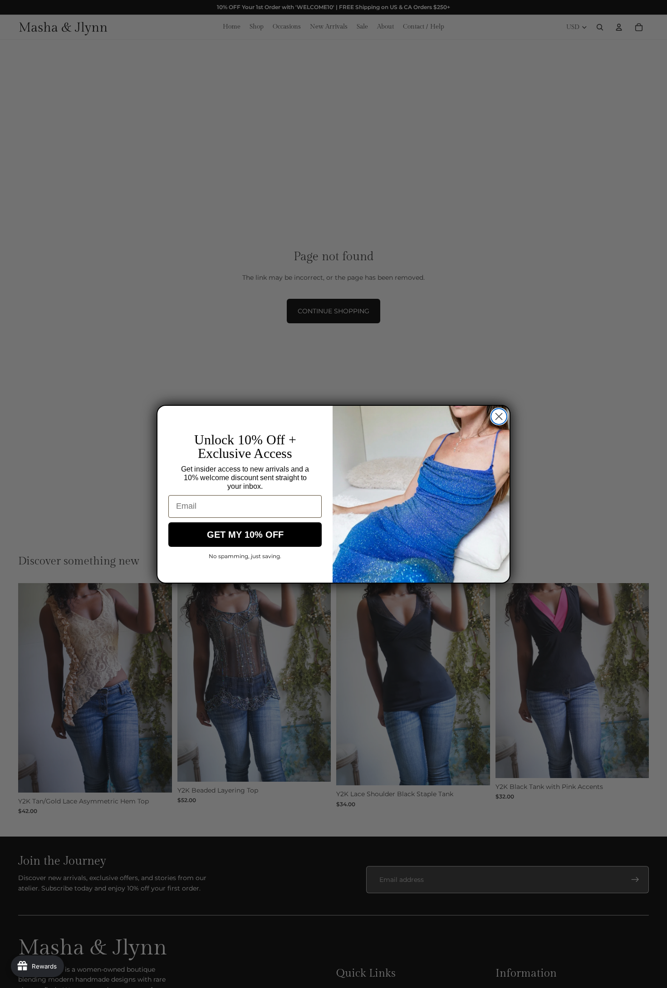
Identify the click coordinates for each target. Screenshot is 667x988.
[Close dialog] (499, 416)
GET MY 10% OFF (245, 535)
